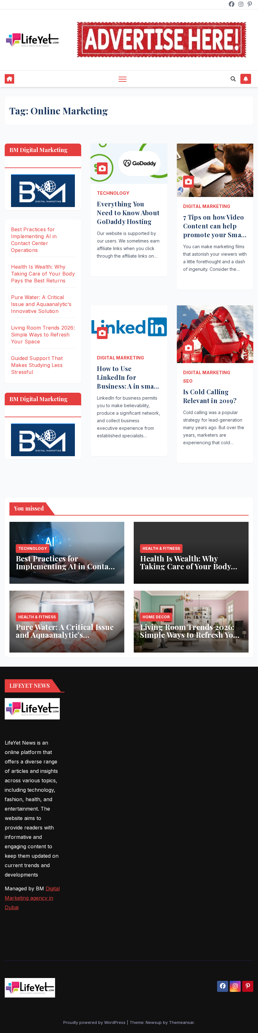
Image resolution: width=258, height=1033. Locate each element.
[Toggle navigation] (122, 79)
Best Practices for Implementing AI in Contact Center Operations (65, 566)
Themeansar (181, 1022)
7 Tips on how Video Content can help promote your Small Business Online (214, 230)
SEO (188, 381)
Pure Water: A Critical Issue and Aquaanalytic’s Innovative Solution (41, 304)
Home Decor (156, 617)
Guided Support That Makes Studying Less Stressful (37, 365)
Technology (113, 193)
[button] (233, 79)
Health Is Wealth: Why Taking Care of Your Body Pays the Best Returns (43, 274)
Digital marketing (206, 206)
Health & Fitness (161, 548)
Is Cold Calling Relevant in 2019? (210, 396)
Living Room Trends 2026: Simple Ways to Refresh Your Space (43, 335)
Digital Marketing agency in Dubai (32, 897)
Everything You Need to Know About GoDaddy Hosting (128, 212)
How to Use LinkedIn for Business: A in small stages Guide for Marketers (127, 386)
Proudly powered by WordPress (95, 1022)
